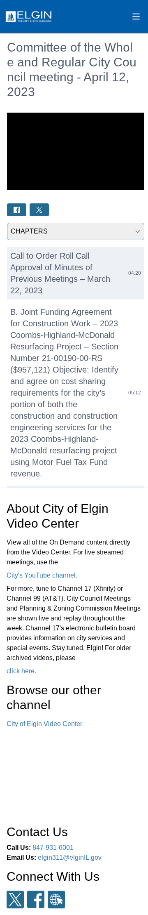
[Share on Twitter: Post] (39, 209)
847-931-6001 (53, 847)
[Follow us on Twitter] (15, 899)
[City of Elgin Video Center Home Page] (28, 16)
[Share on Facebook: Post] (16, 209)
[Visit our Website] (56, 899)
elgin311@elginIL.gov (70, 857)
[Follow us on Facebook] (35, 899)
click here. (21, 670)
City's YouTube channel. (42, 575)
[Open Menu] (136, 16)
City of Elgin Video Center (44, 723)
